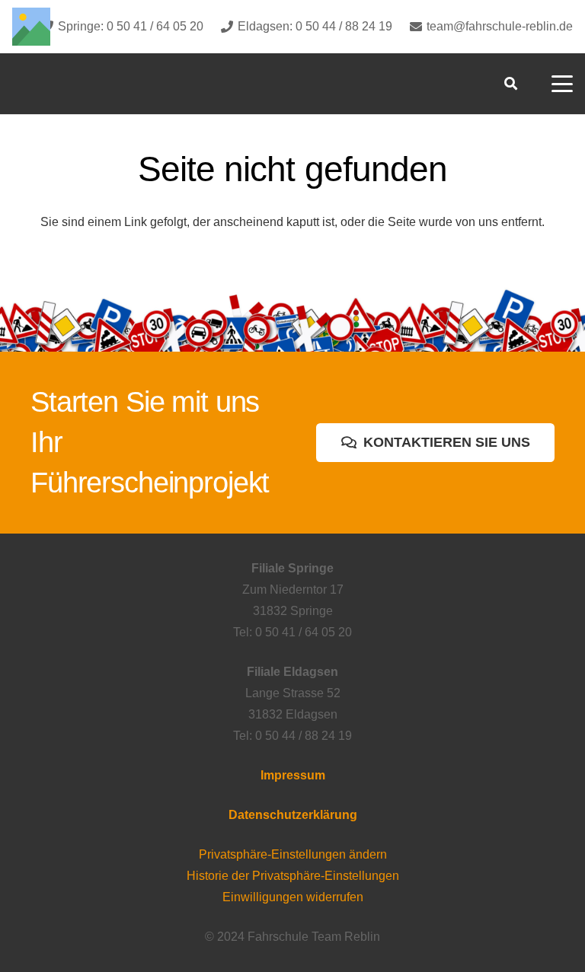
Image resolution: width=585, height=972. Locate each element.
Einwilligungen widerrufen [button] (292, 897)
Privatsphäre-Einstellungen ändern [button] (293, 854)
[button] (510, 84)
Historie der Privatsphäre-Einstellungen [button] (293, 875)
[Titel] (31, 27)
